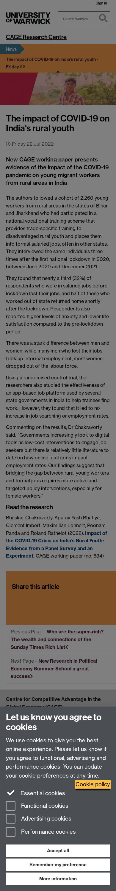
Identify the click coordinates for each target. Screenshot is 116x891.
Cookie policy (93, 784)
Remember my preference (58, 864)
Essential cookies (42, 793)
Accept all (58, 850)
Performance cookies (48, 832)
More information (58, 878)
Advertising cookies (45, 818)
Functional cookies (44, 805)
